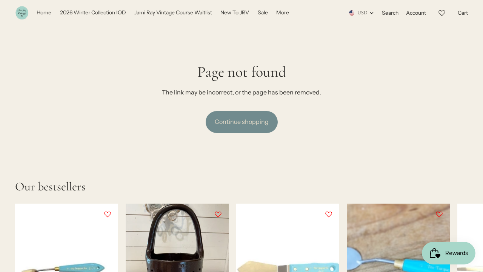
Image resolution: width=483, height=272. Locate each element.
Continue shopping (242, 121)
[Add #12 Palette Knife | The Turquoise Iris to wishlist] (328, 214)
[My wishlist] (442, 11)
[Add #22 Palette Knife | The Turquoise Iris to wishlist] (439, 214)
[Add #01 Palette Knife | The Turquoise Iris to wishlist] (107, 214)
